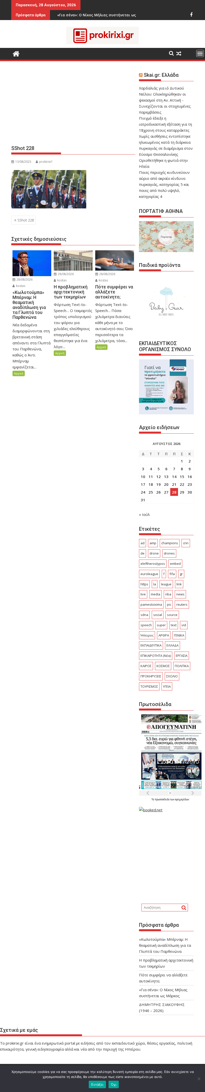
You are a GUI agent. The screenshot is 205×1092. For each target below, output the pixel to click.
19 (158, 484)
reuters (182, 604)
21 (174, 484)
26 (158, 492)
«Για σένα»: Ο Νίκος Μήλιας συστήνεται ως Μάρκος (85, 15)
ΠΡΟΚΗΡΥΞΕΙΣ (150, 676)
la (154, 584)
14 (174, 476)
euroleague (149, 574)
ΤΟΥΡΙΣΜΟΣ (149, 686)
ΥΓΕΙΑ (167, 686)
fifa (172, 574)
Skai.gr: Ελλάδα (161, 75)
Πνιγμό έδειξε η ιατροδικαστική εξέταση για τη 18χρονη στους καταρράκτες (165, 124)
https (144, 584)
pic (169, 604)
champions (169, 543)
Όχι (113, 1084)
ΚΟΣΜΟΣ (163, 666)
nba (168, 594)
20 (166, 484)
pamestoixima (151, 604)
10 (143, 476)
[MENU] (200, 53)
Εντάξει (97, 1084)
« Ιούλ (144, 514)
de (142, 553)
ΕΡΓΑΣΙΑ (182, 655)
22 (182, 484)
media (155, 594)
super (161, 625)
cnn (185, 543)
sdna (144, 614)
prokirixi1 (46, 162)
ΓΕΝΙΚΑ (179, 635)
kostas (20, 286)
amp (153, 543)
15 (182, 476)
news (180, 594)
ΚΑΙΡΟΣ (146, 666)
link (179, 584)
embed (175, 563)
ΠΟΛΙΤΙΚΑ (182, 666)
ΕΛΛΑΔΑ (172, 645)
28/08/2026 (24, 279)
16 (190, 476)
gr (181, 574)
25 (150, 492)
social (157, 614)
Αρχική (18, 373)
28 (174, 492)
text (173, 625)
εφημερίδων (182, 799)
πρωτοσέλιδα (162, 799)
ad (142, 543)
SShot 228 (26, 220)
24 (143, 492)
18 (150, 484)
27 (166, 492)
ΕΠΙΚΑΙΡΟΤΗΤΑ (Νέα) (155, 655)
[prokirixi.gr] (16, 53)
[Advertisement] (73, 105)
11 (150, 476)
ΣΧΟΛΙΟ (172, 676)
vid (184, 625)
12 (158, 476)
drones (169, 553)
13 (166, 476)
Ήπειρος (147, 635)
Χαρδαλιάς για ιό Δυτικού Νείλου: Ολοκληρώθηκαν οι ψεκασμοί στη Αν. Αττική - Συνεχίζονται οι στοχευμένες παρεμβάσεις (165, 100)
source (172, 614)
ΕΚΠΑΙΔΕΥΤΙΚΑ (151, 645)
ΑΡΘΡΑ (163, 635)
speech (146, 625)
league (166, 584)
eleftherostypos (152, 563)
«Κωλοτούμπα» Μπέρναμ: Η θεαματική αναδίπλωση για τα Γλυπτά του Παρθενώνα (165, 945)
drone (154, 553)
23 (190, 484)
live (143, 594)
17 (143, 484)
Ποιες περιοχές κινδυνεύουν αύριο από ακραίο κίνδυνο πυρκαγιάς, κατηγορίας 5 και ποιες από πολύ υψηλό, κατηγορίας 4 (164, 184)
